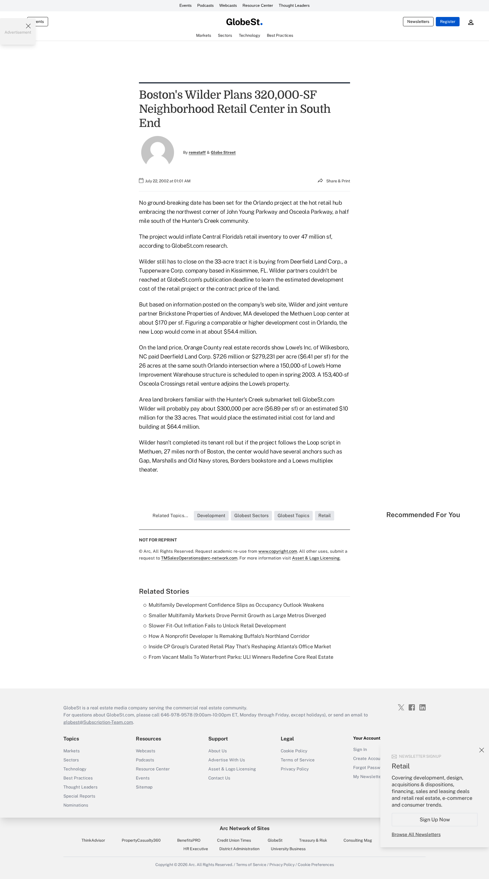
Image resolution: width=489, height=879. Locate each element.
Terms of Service (298, 759)
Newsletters (418, 21)
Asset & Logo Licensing (232, 768)
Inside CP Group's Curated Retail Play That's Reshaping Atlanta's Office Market (240, 646)
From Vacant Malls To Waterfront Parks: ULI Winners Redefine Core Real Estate (241, 657)
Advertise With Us (226, 759)
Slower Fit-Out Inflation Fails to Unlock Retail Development (217, 626)
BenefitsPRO (188, 840)
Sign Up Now (435, 819)
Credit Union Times (234, 840)
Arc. (192, 864)
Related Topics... (170, 515)
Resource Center (258, 5)
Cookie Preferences (316, 864)
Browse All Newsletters (416, 834)
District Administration (239, 848)
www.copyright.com (277, 551)
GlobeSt (275, 840)
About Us (217, 750)
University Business (288, 848)
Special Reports (79, 796)
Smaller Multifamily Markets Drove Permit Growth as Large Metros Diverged (237, 615)
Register (447, 21)
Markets (71, 750)
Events (185, 5)
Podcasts (205, 5)
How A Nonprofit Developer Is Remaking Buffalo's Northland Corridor (229, 636)
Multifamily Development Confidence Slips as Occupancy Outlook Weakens (236, 605)
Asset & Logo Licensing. (316, 558)
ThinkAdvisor (93, 840)
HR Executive (195, 848)
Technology (74, 768)
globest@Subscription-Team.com (98, 722)
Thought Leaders (294, 5)
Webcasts (228, 5)
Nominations (75, 805)
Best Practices (78, 778)
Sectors (71, 759)
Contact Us (219, 778)
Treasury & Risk (313, 840)
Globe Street (223, 152)
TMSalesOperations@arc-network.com (199, 558)
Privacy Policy (295, 768)
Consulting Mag (358, 840)
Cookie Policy (294, 750)
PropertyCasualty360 (141, 840)
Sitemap (144, 787)
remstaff (197, 152)
